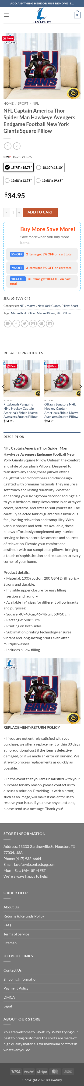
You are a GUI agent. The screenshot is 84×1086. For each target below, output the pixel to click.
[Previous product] (16, 146)
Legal (8, 1006)
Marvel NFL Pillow (23, 313)
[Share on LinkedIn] (50, 323)
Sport (23, 103)
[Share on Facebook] (16, 323)
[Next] (80, 395)
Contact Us (13, 970)
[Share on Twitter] (24, 323)
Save (10, 38)
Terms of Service (16, 934)
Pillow (66, 306)
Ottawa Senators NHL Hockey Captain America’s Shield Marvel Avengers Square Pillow (61, 410)
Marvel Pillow (46, 313)
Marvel (31, 306)
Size (7, 157)
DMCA (9, 997)
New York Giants (49, 306)
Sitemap (10, 943)
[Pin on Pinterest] (41, 323)
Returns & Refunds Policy (24, 916)
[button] (6, 15)
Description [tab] (14, 437)
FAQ (7, 925)
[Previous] (4, 395)
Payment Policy (16, 988)
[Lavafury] (42, 15)
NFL (36, 103)
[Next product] (7, 146)
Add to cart (40, 212)
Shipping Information (21, 979)
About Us (11, 907)
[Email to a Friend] (33, 323)
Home (9, 103)
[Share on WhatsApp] (8, 323)
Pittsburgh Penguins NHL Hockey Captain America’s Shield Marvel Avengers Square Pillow (21, 410)
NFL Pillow (63, 313)
